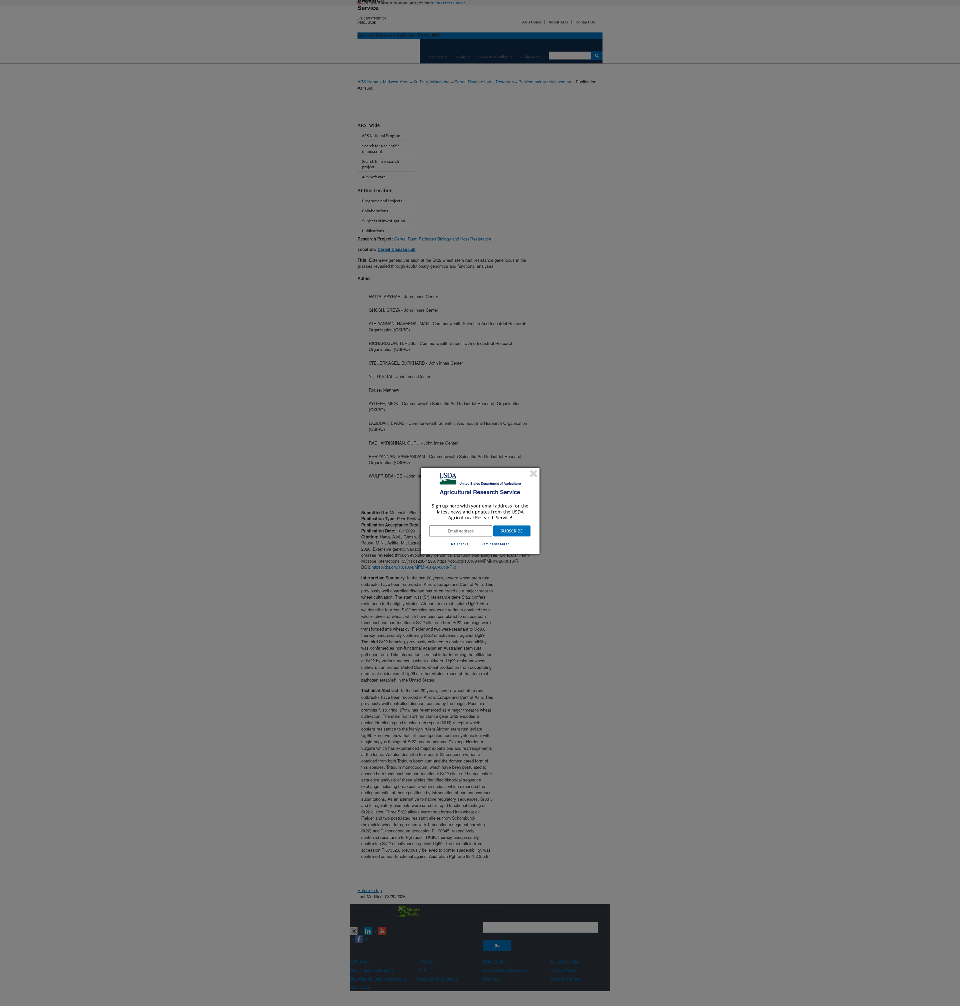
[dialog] (480, 511)
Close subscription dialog (533, 473)
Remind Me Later (495, 544)
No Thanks (459, 544)
